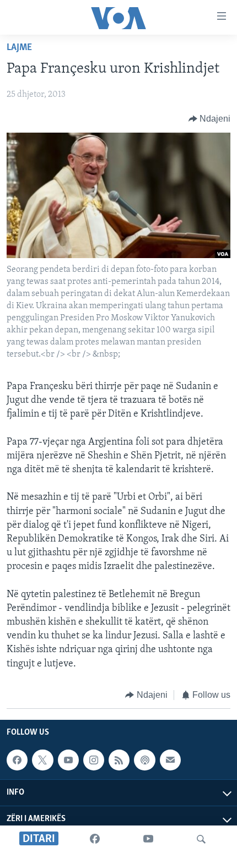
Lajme (19, 48)
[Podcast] (144, 760)
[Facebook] (95, 839)
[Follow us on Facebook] (17, 760)
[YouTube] (148, 839)
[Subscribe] (170, 760)
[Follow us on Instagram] (93, 760)
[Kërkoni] (201, 839)
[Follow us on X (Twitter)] (42, 760)
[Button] (209, 119)
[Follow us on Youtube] (68, 760)
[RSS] (119, 760)
